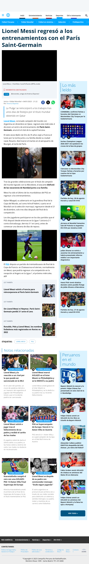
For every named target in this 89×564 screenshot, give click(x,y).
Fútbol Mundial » (16, 101)
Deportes (59, 15)
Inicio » (6, 101)
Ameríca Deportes (13, 104)
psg (32, 342)
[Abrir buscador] (86, 15)
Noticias (49, 15)
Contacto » (76, 551)
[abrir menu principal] (2, 15)
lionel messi (20, 342)
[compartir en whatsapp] (53, 102)
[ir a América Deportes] (8, 15)
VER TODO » (73, 513)
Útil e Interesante (74, 15)
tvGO (22, 15)
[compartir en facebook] (43, 102)
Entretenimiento (35, 15)
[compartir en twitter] (48, 102)
